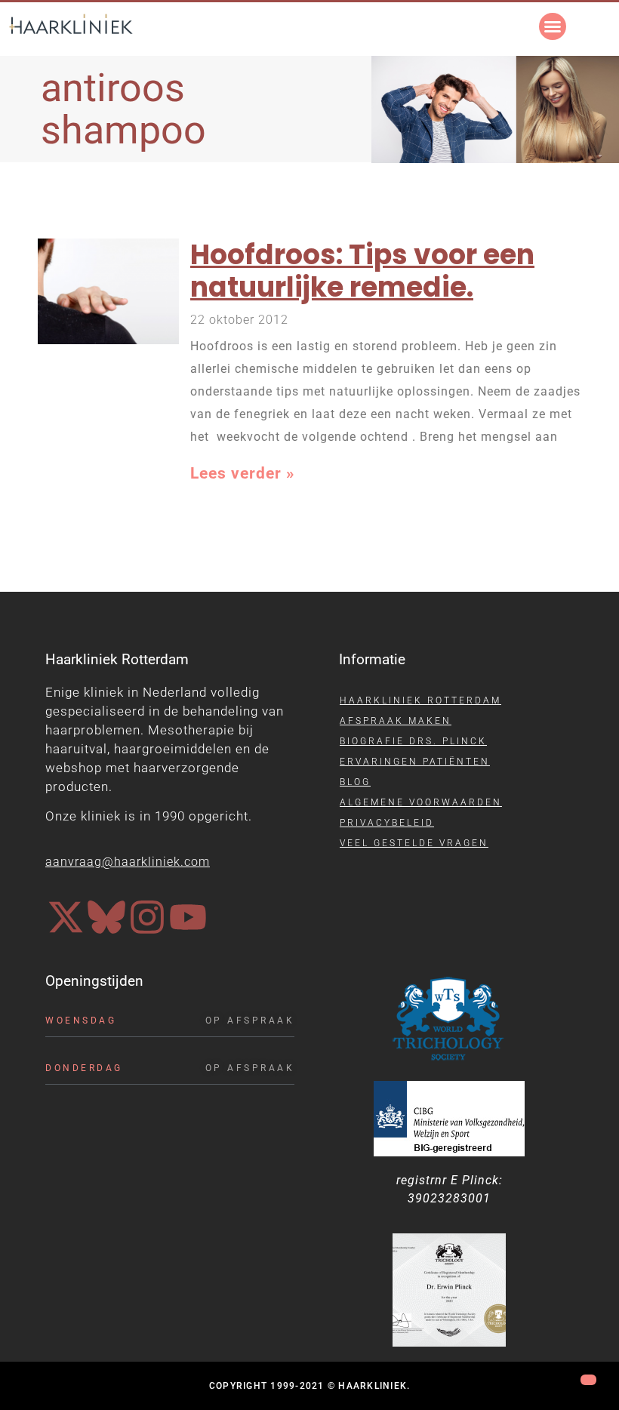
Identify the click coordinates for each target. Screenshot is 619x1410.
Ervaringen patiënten (415, 761)
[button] (552, 26)
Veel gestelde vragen (414, 843)
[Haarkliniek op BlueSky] (106, 917)
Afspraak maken (395, 721)
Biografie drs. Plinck (413, 741)
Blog (355, 782)
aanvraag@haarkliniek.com (127, 861)
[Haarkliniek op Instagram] (147, 917)
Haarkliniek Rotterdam (420, 700)
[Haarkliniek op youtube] (188, 917)
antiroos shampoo (123, 108)
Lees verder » (242, 472)
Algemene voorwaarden (421, 802)
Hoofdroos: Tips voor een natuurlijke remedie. (362, 271)
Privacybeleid (387, 822)
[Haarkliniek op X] (66, 917)
